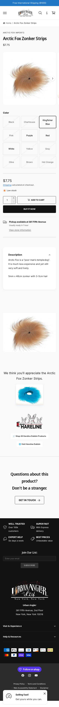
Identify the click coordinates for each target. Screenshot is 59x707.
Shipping (7, 185)
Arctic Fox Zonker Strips (25, 23)
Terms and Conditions (36, 684)
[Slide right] (52, 78)
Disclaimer (44, 688)
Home (8, 23)
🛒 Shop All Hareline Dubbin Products (29, 436)
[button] (5, 13)
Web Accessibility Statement (25, 688)
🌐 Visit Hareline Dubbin (29, 444)
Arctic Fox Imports (13, 33)
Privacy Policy (19, 684)
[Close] (45, 693)
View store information (20, 230)
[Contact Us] (47, 13)
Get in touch (27, 500)
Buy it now (29, 209)
